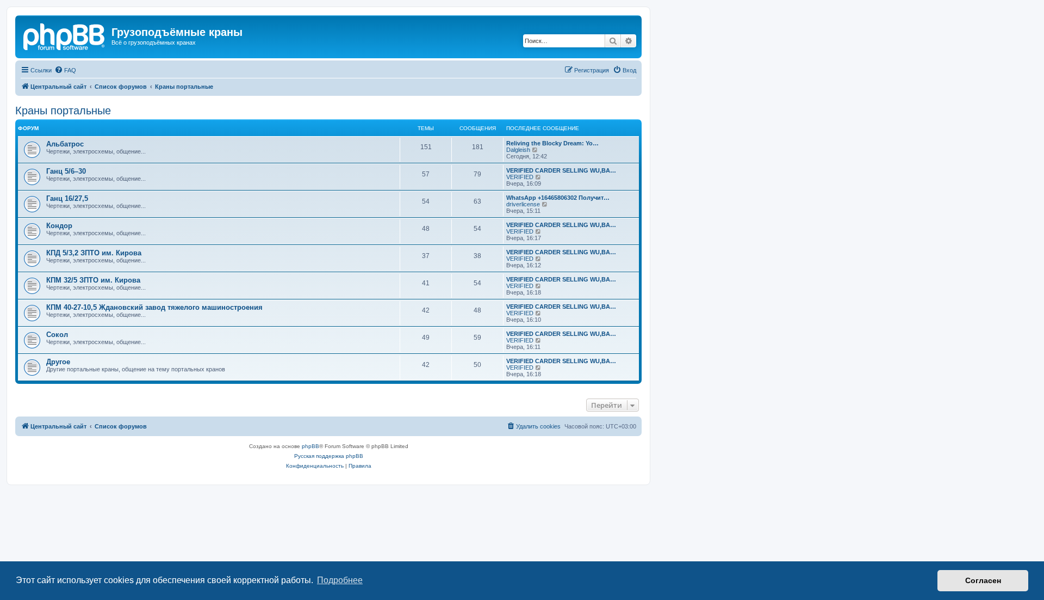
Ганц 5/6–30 (66, 171)
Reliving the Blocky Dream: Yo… (552, 143)
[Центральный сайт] (64, 35)
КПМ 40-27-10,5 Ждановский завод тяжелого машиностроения (154, 307)
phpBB (310, 446)
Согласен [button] (983, 580)
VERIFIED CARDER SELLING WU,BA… (561, 170)
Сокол (57, 334)
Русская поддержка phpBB (328, 456)
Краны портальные (63, 111)
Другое (58, 362)
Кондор (59, 226)
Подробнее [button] (340, 580)
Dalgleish (518, 149)
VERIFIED (519, 177)
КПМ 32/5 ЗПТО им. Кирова (93, 280)
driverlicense (523, 204)
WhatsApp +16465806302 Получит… (558, 197)
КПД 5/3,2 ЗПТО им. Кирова (93, 253)
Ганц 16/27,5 (67, 198)
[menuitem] (65, 70)
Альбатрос (65, 144)
